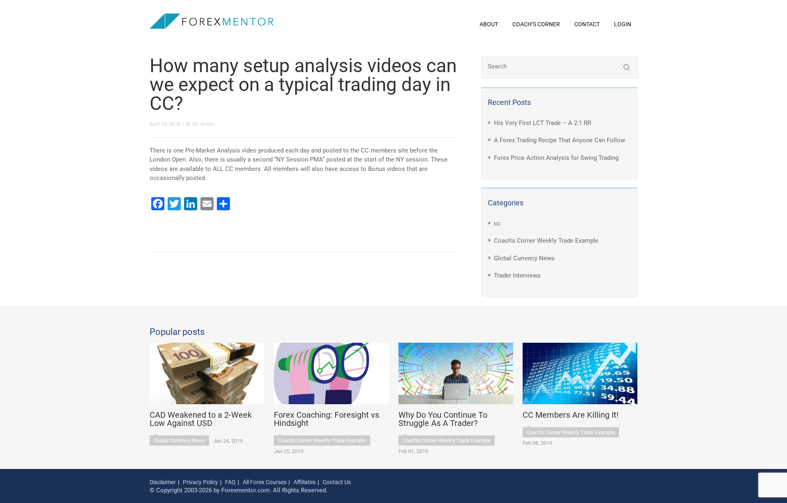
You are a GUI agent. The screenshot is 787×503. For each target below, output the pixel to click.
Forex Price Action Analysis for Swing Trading (556, 158)
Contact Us (337, 482)
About (489, 24)
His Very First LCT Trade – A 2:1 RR (542, 123)
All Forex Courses (265, 482)
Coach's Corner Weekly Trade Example (546, 240)
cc (497, 223)
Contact (587, 24)
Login (622, 24)
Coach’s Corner (536, 24)
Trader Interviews (517, 275)
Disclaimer (163, 482)
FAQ (230, 482)
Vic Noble (203, 124)
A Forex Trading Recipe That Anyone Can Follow (559, 140)
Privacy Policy (200, 482)
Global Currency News (524, 258)
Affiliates (304, 482)
